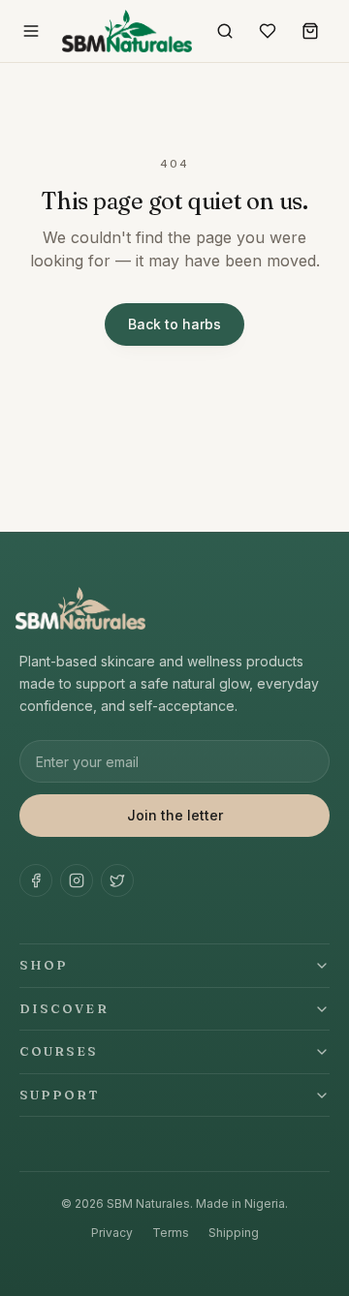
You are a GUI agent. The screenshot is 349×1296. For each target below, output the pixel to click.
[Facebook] (35, 880)
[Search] (225, 31)
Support (59, 1094)
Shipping (233, 1232)
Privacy (112, 1232)
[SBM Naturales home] (127, 31)
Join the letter (175, 815)
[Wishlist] (267, 31)
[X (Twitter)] (117, 880)
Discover (64, 1008)
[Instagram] (76, 880)
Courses (59, 1051)
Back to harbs (174, 324)
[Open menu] (31, 31)
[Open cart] (310, 31)
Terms (170, 1232)
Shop (43, 964)
